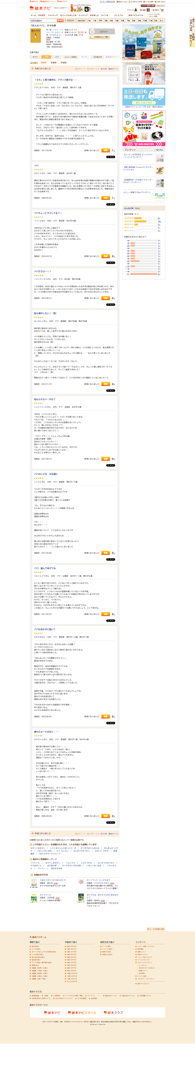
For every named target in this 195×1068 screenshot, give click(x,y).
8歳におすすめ (71, 968)
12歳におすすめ (72, 978)
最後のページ (113, 69)
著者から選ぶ (106, 951)
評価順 (63, 63)
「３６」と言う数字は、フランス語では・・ (55, 80)
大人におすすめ (72, 981)
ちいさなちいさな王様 (71, 866)
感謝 (106, 150)
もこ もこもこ (63, 851)
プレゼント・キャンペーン (146, 978)
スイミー (41, 868)
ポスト (111, 157)
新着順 (53, 63)
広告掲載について (145, 995)
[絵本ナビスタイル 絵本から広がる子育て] (47, 1)
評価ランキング (143, 954)
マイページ (91, 995)
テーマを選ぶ (36, 949)
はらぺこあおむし (37, 848)
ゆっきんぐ (38, 321)
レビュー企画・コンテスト (146, 946)
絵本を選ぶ (35, 946)
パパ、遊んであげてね (45, 568)
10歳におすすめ (72, 973)
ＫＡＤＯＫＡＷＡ (101, 883)
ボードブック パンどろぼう (98, 880)
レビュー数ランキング (145, 957)
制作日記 (142, 973)
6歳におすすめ (71, 962)
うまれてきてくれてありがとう (53, 880)
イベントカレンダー (144, 959)
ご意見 (46, 995)
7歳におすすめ (71, 965)
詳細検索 (70, 20)
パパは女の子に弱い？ (45, 629)
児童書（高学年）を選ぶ (40, 973)
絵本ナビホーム (39, 937)
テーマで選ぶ (106, 946)
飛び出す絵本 (56, 868)
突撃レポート (143, 970)
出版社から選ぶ (107, 954)
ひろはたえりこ (56, 35)
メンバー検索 (142, 976)
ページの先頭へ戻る (157, 929)
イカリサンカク (40, 279)
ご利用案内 (56, 995)
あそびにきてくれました (147, 968)
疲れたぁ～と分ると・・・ (47, 732)
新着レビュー (142, 951)
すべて (35, 57)
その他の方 (97, 57)
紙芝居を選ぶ (36, 959)
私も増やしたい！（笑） (46, 313)
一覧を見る (159, 150)
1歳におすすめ (71, 949)
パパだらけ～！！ (42, 271)
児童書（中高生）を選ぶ (40, 976)
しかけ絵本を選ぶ (37, 954)
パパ (57, 57)
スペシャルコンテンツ (145, 962)
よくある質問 (82, 998)
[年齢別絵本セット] (192, 45)
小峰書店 (56, 37)
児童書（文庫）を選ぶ (39, 978)
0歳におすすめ (71, 946)
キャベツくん (45, 895)
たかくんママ (39, 576)
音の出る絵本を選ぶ (38, 957)
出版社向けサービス (128, 995)
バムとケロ (70, 863)
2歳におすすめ (71, 951)
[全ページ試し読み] (192, 30)
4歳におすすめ (71, 957)
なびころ (38, 173)
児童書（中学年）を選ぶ (40, 970)
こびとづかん (86, 863)
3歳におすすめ (71, 954)
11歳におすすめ (72, 976)
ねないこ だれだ (102, 851)
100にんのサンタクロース (49, 854)
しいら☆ (38, 482)
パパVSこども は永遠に (46, 474)
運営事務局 (35, 995)
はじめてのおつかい (81, 851)
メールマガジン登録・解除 (74, 995)
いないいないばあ (44, 851)
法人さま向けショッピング (64, 998)
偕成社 (97, 900)
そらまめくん (36, 866)
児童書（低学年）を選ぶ (40, 968)
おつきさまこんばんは (90, 848)
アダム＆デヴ (39, 88)
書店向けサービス (111, 995)
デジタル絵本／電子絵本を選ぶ (42, 962)
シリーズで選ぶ (107, 949)
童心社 (50, 883)
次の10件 (103, 69)
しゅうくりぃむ (40, 407)
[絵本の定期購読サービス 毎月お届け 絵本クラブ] (62, 1)
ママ (46, 57)
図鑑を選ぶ (35, 965)
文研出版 (51, 898)
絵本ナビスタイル (143, 983)
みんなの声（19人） (132, 208)
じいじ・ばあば (71, 57)
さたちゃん (38, 739)
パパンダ (38, 221)
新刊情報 (140, 949)
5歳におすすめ (71, 959)
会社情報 (94, 998)
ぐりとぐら (35, 863)
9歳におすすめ (71, 970)
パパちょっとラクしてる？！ (48, 213)
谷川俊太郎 (52, 866)
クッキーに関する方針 (107, 1)
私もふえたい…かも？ (45, 399)
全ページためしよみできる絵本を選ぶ (44, 951)
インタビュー (143, 965)
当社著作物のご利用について (41, 998)
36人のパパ (37, 25)
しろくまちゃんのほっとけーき (63, 848)
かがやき (38, 637)
